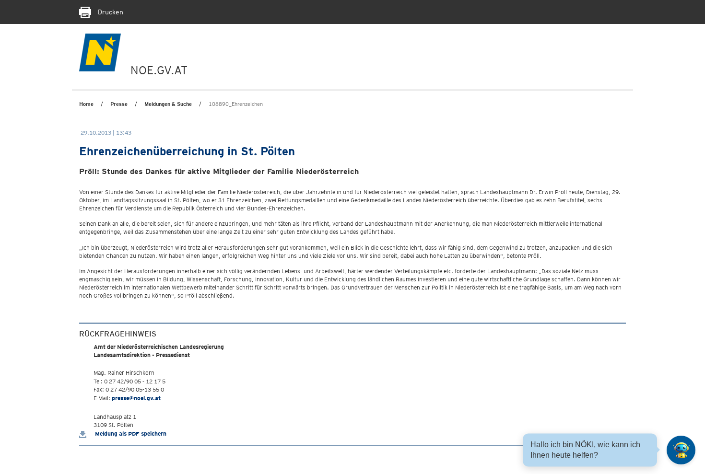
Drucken (109, 12)
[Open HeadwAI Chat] (681, 450)
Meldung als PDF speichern (130, 433)
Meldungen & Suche (168, 104)
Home (86, 104)
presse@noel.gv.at (136, 398)
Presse (119, 104)
